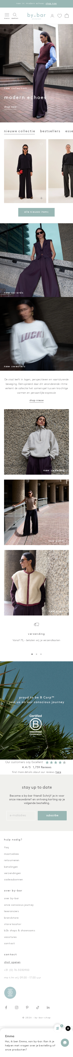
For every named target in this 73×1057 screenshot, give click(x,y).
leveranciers (11, 911)
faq (6, 847)
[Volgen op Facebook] (6, 1007)
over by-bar (11, 898)
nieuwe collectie (19, 131)
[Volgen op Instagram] (17, 1007)
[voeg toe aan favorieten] (41, 144)
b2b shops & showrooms (19, 930)
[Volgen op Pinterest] (27, 1007)
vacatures (10, 937)
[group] (36, 710)
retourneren (11, 860)
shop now (51, 3)
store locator (12, 924)
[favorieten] (60, 16)
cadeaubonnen (13, 879)
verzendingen (12, 873)
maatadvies (11, 854)
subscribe (52, 815)
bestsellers (50, 131)
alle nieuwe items (36, 212)
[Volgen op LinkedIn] (48, 1007)
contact (9, 943)
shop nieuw (36, 400)
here (58, 772)
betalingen (11, 867)
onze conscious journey (19, 905)
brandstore (11, 918)
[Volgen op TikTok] (38, 1007)
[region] (36, 634)
